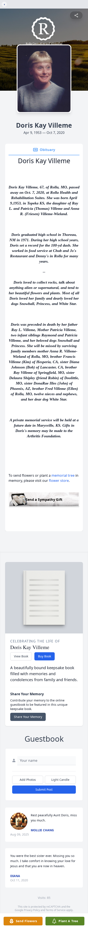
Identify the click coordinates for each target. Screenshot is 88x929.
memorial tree (63, 475)
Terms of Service (56, 910)
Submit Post (44, 789)
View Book (21, 656)
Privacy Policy (32, 910)
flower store (59, 480)
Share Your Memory (28, 717)
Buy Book (44, 656)
